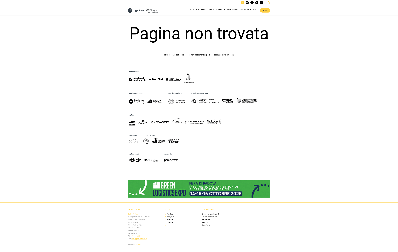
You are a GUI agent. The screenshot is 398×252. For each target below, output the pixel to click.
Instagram (170, 217)
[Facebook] (247, 2)
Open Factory (206, 225)
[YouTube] (261, 2)
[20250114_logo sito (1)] (143, 10)
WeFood (205, 222)
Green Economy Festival (210, 214)
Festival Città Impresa (209, 217)
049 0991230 (135, 236)
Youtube (170, 219)
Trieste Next (206, 219)
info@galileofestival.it (139, 239)
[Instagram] (252, 2)
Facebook (170, 214)
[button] (268, 2)
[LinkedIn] (256, 2)
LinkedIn (170, 222)
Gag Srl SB (138, 244)
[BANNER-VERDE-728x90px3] (199, 197)
